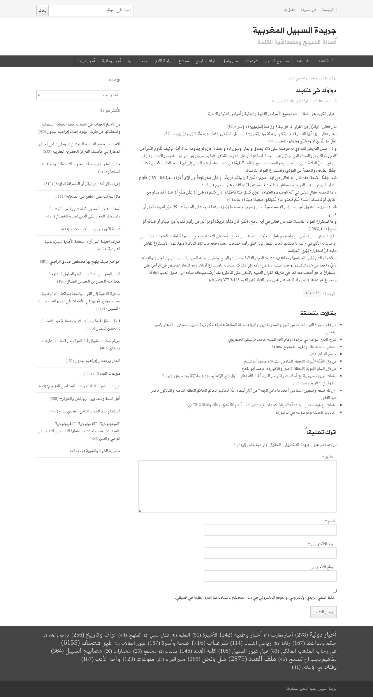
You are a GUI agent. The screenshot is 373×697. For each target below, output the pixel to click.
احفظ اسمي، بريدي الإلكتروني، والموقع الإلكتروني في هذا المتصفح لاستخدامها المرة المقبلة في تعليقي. (256, 598)
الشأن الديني (156, 635)
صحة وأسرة (137, 61)
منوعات (138, 659)
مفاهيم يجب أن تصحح (307, 659)
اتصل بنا (289, 10)
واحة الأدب (162, 61)
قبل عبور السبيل (243, 651)
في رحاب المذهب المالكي (303, 651)
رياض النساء (250, 643)
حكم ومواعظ (315, 643)
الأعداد (114, 80)
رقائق (282, 643)
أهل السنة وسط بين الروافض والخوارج (89, 398)
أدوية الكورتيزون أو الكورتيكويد (95, 229)
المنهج (130, 635)
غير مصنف (86, 643)
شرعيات (251, 61)
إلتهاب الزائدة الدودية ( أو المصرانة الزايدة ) (87, 184)
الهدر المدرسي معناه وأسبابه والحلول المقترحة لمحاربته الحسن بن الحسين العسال (84, 278)
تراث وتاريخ (205, 61)
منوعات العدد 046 (106, 373)
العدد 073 (312, 293)
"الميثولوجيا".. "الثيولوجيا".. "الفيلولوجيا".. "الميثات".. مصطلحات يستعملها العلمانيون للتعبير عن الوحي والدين (79, 431)
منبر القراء (170, 659)
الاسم (331, 521)
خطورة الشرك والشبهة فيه (100, 451)
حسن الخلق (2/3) (323, 354)
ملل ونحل (230, 61)
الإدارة (308, 101)
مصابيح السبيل (277, 61)
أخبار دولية (86, 61)
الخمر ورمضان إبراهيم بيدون (97, 361)
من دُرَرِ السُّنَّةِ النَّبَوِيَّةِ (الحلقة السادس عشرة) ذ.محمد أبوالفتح (290, 361)
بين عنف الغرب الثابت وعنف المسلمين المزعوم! (83, 386)
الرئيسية (328, 10)
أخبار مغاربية (278, 635)
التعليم (181, 635)
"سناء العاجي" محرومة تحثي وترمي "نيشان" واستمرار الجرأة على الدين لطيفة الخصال (84, 212)
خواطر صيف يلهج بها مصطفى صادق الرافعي (84, 261)
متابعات (168, 651)
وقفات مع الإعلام (314, 667)
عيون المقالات (130, 643)
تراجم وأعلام (56, 635)
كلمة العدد (325, 61)
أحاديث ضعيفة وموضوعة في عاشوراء (306, 412)
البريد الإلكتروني (322, 544)
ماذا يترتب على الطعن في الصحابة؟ (92, 196)
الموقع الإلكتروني (323, 567)
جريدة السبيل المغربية (294, 30)
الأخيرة (204, 635)
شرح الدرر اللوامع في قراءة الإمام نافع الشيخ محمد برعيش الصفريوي (282, 339)
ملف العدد (304, 61)
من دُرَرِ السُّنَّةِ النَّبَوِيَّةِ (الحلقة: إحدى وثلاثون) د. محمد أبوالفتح (289, 368)
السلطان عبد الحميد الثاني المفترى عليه (89, 411)
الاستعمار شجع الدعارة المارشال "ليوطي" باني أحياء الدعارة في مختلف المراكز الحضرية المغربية (79, 148)
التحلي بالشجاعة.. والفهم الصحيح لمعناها (304, 347)
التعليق (329, 457)
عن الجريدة (308, 10)
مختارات (117, 651)
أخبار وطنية (111, 61)
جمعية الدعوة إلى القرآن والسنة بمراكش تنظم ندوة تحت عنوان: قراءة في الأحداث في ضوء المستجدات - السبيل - (79, 301)
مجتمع (183, 61)
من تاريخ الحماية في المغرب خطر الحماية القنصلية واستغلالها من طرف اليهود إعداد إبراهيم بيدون (80, 128)
